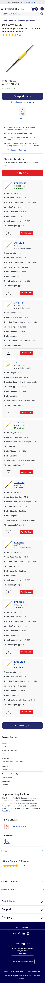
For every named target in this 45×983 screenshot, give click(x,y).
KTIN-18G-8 (19, 542)
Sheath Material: (11, 221)
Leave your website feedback (22, 961)
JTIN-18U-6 (19, 243)
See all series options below (22, 102)
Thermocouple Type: (13, 226)
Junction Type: (10, 207)
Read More (6, 811)
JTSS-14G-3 (19, 303)
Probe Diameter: (11, 212)
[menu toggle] (2, 8)
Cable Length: (10, 193)
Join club (22, 953)
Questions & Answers (10, 881)
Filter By (22, 173)
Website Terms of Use (23, 975)
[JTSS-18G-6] (8, 425)
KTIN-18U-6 (19, 602)
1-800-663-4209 (31, 2)
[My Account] (42, 9)
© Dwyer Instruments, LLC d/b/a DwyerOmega (22, 971)
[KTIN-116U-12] (8, 185)
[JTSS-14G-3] (8, 305)
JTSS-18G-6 (19, 423)
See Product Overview (16, 150)
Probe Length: (10, 216)
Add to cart (26, 233)
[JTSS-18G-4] (8, 365)
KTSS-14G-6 (19, 662)
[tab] (22, 824)
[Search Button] (42, 14)
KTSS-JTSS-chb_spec (18, 826)
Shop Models (22, 96)
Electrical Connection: (13, 202)
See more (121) (23, 726)
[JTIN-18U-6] (8, 245)
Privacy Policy (10, 975)
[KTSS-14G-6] (8, 664)
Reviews (5, 851)
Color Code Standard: (13, 198)
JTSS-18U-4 (19, 482)
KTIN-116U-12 (20, 183)
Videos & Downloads (10, 890)
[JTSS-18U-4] (8, 485)
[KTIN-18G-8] (8, 544)
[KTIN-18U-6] (8, 604)
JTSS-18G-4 (19, 363)
